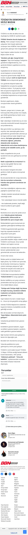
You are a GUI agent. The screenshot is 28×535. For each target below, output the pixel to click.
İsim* (2, 373)
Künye (16, 505)
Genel (15, 498)
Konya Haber (9, 6)
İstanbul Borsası (5, 511)
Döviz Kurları (4, 513)
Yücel (12, 12)
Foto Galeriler (4, 507)
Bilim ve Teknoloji (19, 486)
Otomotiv (16, 494)
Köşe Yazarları (7, 9)
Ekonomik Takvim (6, 519)
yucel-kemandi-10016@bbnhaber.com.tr (15, 14)
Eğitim (16, 479)
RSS (4, 528)
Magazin (16, 483)
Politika (3, 494)
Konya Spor (17, 6)
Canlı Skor (17, 519)
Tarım (15, 492)
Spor (2, 486)
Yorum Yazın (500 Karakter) (8, 378)
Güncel (2, 6)
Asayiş (2, 479)
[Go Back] (25, 532)
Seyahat (16, 488)
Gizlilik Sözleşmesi (19, 507)
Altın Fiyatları (4, 515)
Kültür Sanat (4, 492)
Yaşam (3, 483)
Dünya (16, 477)
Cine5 (15, 517)
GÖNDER (14, 390)
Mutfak (16, 496)
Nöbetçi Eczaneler (6, 521)
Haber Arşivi (17, 511)
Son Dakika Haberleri (20, 515)
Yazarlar (16, 481)
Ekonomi (3, 496)
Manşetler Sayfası (6, 509)
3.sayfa (3, 481)
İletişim (16, 509)
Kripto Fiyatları (5, 517)
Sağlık (16, 490)
